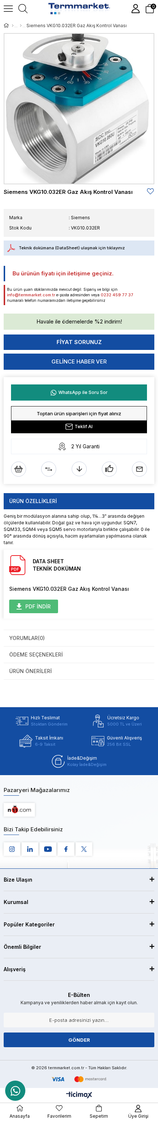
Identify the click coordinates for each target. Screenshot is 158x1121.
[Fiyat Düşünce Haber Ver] (79, 469)
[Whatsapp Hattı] (15, 1091)
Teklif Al (84, 426)
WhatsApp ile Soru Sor (83, 392)
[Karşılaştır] (48, 469)
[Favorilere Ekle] (150, 191)
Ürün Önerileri (30, 671)
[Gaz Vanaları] (21, 25)
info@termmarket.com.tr (31, 294)
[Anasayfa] (13, 25)
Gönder (79, 1040)
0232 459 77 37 (117, 294)
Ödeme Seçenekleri (36, 654)
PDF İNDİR (38, 606)
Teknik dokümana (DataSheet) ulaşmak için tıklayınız (72, 247)
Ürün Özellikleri (33, 501)
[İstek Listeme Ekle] (18, 469)
